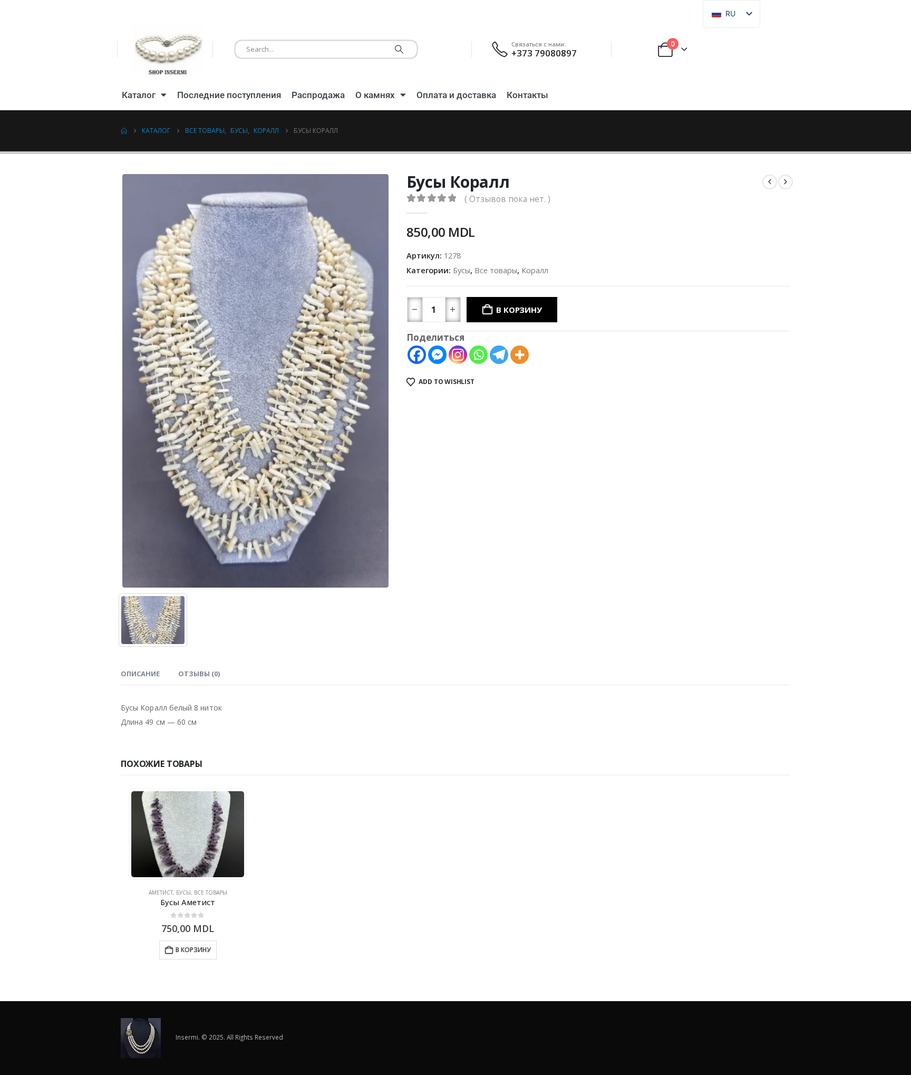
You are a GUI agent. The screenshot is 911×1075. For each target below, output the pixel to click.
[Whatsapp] (478, 354)
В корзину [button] (193, 949)
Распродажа (318, 95)
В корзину (518, 309)
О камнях (375, 95)
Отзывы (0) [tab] (199, 673)
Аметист (161, 892)
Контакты (527, 95)
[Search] (399, 49)
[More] (519, 354)
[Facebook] (417, 354)
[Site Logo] (168, 49)
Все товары (495, 270)
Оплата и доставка (456, 95)
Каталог (139, 95)
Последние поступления (229, 95)
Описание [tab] (140, 673)
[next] (785, 182)
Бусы (461, 270)
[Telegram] (499, 354)
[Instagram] (458, 354)
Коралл (534, 270)
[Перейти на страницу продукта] (187, 834)
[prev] (769, 182)
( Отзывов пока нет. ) (507, 199)
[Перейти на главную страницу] (124, 130)
